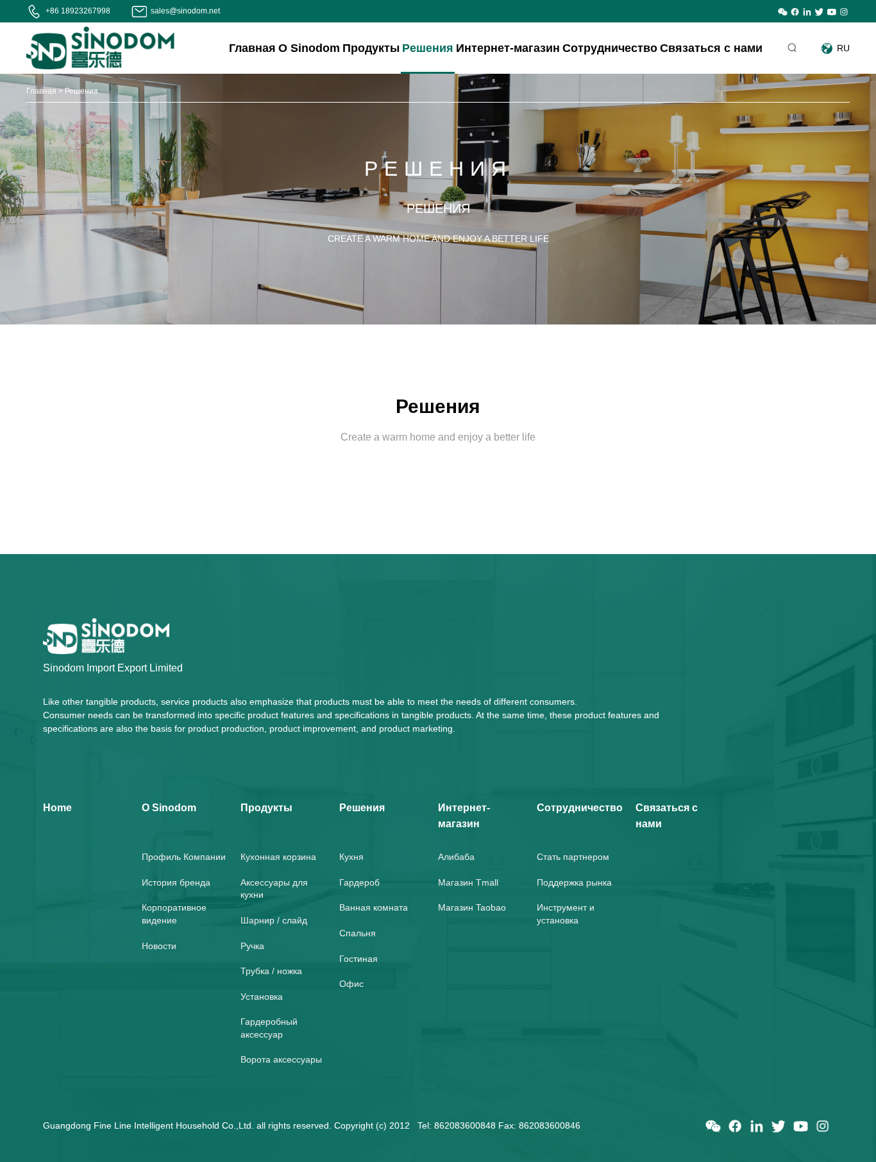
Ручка (252, 946)
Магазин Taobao (472, 907)
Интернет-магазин (508, 48)
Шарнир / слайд (273, 920)
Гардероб (359, 882)
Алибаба (456, 857)
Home (57, 807)
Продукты (371, 48)
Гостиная (358, 959)
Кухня (351, 857)
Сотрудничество (609, 48)
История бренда (176, 882)
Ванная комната (373, 907)
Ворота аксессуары (281, 1059)
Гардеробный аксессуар (269, 1028)
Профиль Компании (184, 857)
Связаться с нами (711, 48)
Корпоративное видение (174, 913)
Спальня (357, 933)
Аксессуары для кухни (274, 888)
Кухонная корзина (278, 857)
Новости (159, 946)
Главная (252, 48)
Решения (427, 48)
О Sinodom (309, 48)
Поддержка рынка (574, 882)
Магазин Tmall (468, 882)
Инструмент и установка (565, 913)
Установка (261, 996)
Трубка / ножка (271, 971)
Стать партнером (573, 857)
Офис (351, 984)
